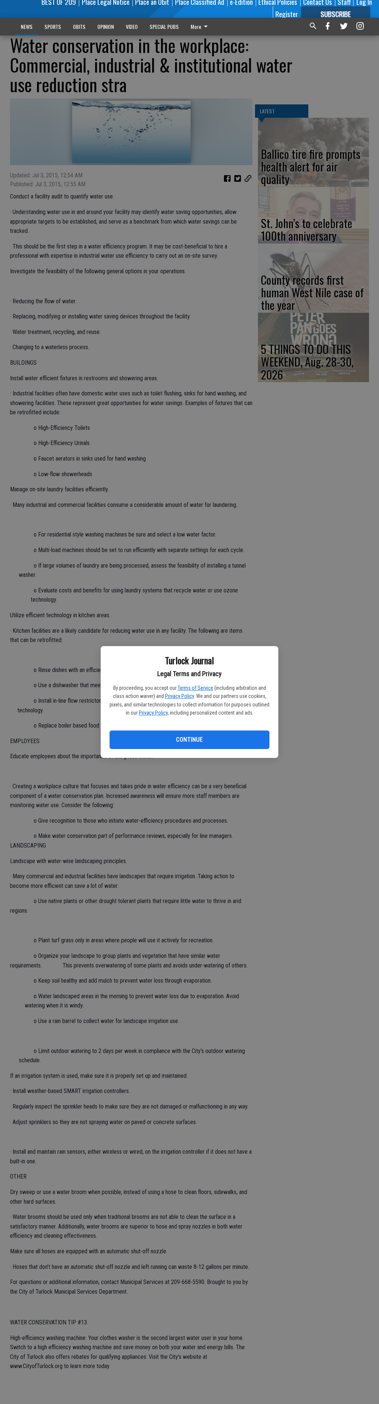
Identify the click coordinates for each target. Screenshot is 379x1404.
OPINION (105, 26)
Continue (189, 739)
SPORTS (52, 26)
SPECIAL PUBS (164, 26)
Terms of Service (195, 688)
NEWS (27, 26)
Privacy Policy (179, 696)
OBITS (79, 26)
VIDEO (132, 26)
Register (286, 14)
